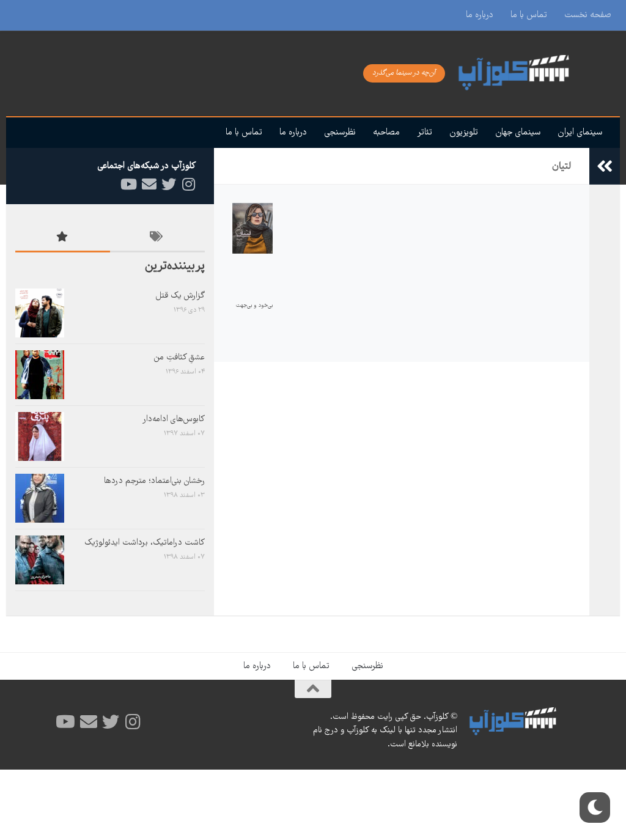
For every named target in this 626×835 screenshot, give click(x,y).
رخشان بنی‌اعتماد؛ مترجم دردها (154, 481)
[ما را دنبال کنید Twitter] (168, 184)
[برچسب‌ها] (157, 239)
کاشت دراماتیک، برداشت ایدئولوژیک (144, 543)
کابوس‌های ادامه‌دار (173, 419)
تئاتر (424, 132)
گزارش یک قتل (180, 296)
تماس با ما (528, 15)
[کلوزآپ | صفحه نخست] (528, 73)
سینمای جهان (517, 132)
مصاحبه (386, 132)
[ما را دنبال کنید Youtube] (129, 184)
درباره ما (479, 15)
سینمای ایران (580, 132)
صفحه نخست (587, 15)
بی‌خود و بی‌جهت (254, 305)
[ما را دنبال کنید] (188, 184)
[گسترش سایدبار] (604, 166)
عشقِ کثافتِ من (179, 357)
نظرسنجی (340, 132)
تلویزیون (463, 132)
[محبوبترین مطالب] (62, 239)
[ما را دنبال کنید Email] (149, 184)
